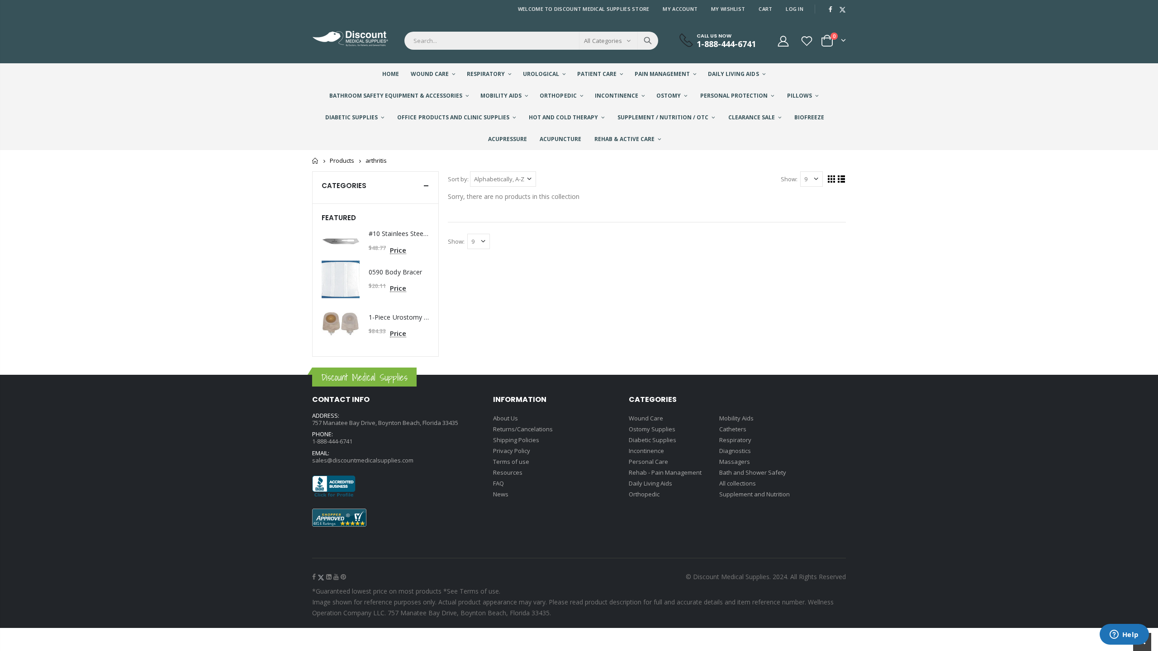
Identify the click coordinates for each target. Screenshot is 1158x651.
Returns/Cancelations (523, 429)
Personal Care (648, 462)
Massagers (734, 462)
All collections (737, 483)
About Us (505, 418)
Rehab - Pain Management (665, 472)
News (500, 494)
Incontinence (646, 451)
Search (647, 41)
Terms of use (511, 462)
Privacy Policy (511, 451)
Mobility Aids (736, 418)
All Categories (603, 41)
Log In (794, 8)
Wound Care (646, 418)
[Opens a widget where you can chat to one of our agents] (1124, 635)
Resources (507, 472)
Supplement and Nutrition (754, 494)
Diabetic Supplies (652, 440)
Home (315, 160)
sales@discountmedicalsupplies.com (362, 460)
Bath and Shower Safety (752, 472)
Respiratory (735, 440)
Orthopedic (644, 494)
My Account (680, 8)
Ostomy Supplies (652, 429)
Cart (765, 8)
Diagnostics (735, 451)
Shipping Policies (516, 440)
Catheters (732, 429)
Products (342, 161)
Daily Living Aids (650, 483)
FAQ (498, 483)
